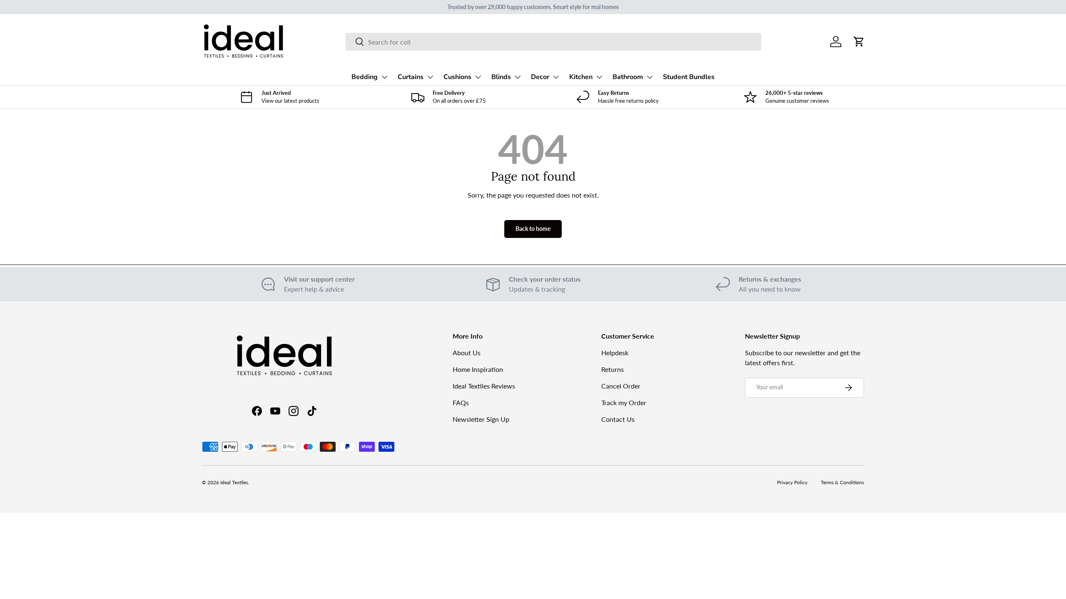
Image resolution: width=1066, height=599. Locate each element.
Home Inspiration (478, 369)
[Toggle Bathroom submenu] (650, 77)
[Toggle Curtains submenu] (430, 77)
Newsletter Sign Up (481, 419)
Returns (612, 369)
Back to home (533, 228)
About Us (467, 352)
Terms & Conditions (842, 482)
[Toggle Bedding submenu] (384, 77)
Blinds (501, 77)
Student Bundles (689, 77)
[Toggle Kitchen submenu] (599, 77)
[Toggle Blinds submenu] (518, 77)
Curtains (410, 77)
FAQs (461, 402)
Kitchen (581, 77)
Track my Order (623, 402)
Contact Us (618, 419)
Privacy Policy (792, 482)
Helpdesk (614, 352)
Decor (540, 77)
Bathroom (628, 77)
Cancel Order (620, 386)
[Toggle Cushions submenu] (478, 77)
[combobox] (553, 42)
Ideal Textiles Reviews (484, 386)
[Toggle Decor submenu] (556, 77)
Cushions (457, 77)
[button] (859, 41)
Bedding (364, 77)
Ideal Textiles (234, 482)
